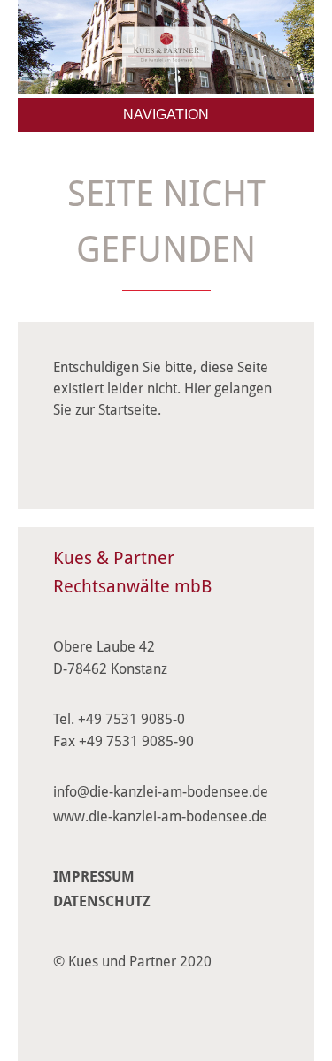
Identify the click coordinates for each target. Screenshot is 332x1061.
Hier (197, 388)
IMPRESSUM (94, 876)
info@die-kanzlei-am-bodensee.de (160, 791)
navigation (166, 114)
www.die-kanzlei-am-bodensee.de (160, 816)
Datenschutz (102, 901)
